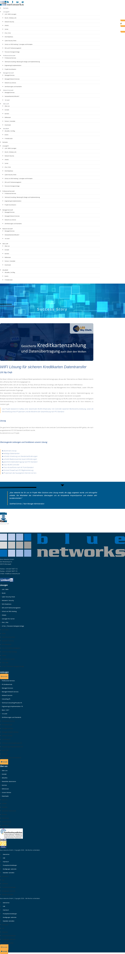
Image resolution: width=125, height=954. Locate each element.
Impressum (6, 861)
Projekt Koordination (10, 69)
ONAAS (7, 25)
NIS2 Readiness (9, 37)
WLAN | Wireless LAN (10, 18)
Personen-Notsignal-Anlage (12, 52)
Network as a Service (10, 83)
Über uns (5, 104)
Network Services (8, 90)
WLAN (3, 593)
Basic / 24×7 (5, 710)
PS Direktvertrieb (7, 684)
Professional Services (8, 55)
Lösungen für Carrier (8, 619)
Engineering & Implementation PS (12, 706)
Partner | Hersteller (10, 121)
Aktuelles (5, 128)
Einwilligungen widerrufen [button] (9, 869)
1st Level (7, 100)
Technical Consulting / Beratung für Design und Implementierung (22, 61)
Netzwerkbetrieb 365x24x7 (12, 96)
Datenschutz (6, 854)
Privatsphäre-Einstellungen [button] (10, 865)
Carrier (6, 29)
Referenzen (8, 117)
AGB (4, 858)
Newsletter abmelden (8, 872)
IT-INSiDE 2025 (8, 138)
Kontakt (7, 110)
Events (6, 135)
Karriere (7, 113)
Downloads (8, 125)
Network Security (9, 22)
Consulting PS (6, 699)
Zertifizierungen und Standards (13, 86)
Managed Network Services (12, 79)
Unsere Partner (6, 792)
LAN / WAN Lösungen (10, 14)
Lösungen (6, 12)
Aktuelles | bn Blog (10, 131)
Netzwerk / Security (8, 600)
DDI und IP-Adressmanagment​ (13, 48)
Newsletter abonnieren (9, 781)
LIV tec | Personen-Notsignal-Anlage (13, 626)
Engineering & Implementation (13, 65)
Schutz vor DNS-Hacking (9, 611)
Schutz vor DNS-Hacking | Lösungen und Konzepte (18, 44)
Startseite (5, 8)
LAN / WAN (5, 589)
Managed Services (8, 73)
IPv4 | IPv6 (8, 33)
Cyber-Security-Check (10, 40)
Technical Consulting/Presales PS (12, 703)
